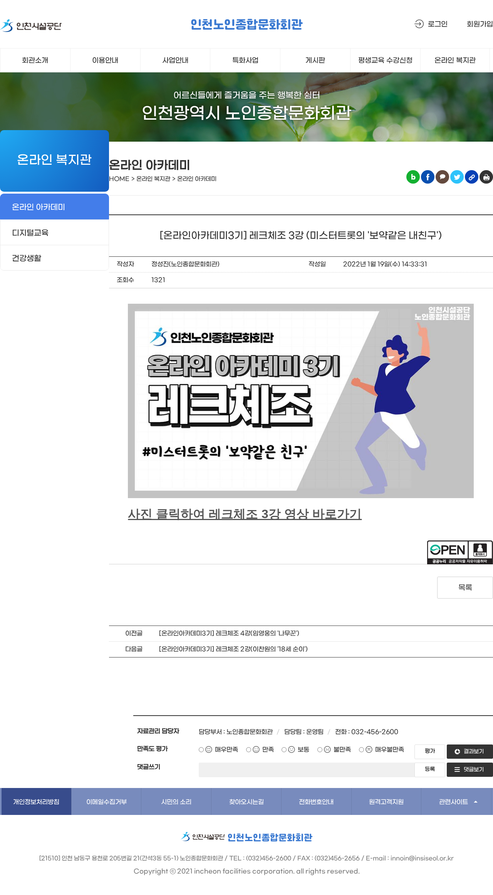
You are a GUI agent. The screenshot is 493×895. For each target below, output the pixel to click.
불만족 (342, 749)
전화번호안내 (316, 802)
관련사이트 (453, 802)
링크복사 (471, 177)
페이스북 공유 (427, 177)
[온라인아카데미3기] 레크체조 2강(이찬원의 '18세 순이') (233, 649)
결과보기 (474, 751)
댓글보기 (474, 769)
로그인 (438, 24)
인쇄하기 (486, 177)
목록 (465, 588)
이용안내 (105, 61)
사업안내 (175, 61)
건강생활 (26, 258)
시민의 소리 (176, 802)
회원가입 (480, 24)
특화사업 (245, 61)
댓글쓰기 (148, 767)
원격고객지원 (386, 802)
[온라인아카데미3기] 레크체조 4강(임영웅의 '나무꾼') (229, 633)
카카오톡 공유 (442, 177)
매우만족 (226, 749)
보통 (303, 749)
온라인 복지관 (455, 61)
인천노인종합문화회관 (246, 25)
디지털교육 (30, 233)
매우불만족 (389, 749)
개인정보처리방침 (36, 802)
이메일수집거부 (106, 802)
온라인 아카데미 (38, 207)
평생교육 (385, 61)
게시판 (315, 61)
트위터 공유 (457, 177)
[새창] (31, 27)
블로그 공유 (413, 177)
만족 (268, 749)
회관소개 (35, 61)
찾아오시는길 (246, 802)
